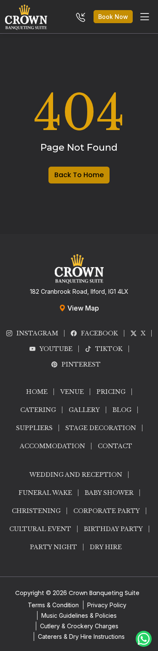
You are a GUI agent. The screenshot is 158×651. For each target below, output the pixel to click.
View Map (82, 308)
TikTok (109, 349)
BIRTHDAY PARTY (113, 529)
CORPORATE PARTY (106, 511)
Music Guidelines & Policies (79, 615)
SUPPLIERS (34, 428)
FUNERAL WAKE (45, 493)
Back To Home (79, 175)
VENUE (72, 392)
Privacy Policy (106, 604)
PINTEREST (81, 364)
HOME (37, 392)
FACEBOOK (99, 333)
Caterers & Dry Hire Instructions (81, 636)
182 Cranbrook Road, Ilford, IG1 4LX (79, 291)
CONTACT (115, 446)
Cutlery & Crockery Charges (79, 626)
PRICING (111, 392)
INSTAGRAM (37, 333)
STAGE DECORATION (100, 428)
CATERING (38, 410)
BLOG (121, 410)
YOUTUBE (56, 349)
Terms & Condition (53, 604)
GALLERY (84, 410)
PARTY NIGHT (53, 547)
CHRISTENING (36, 511)
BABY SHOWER (109, 493)
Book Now (113, 16)
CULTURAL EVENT (40, 529)
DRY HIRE (106, 547)
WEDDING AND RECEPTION (75, 474)
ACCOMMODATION (52, 446)
